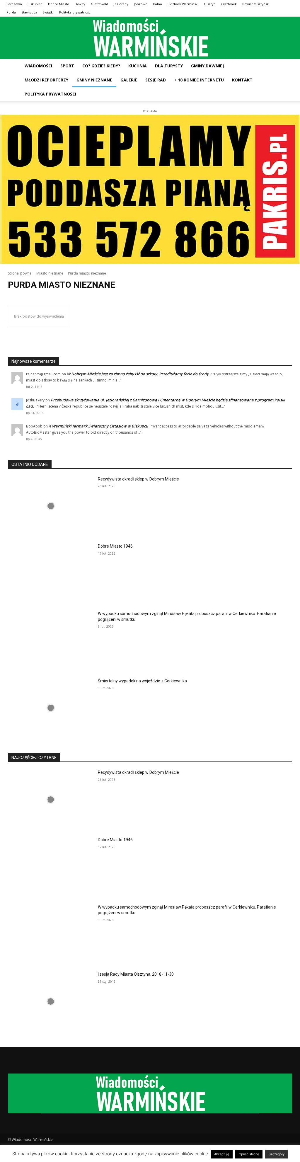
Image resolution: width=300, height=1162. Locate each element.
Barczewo (14, 4)
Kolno (157, 4)
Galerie (128, 80)
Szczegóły (276, 1154)
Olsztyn (210, 4)
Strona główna (20, 273)
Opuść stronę (249, 1154)
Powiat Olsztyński (256, 4)
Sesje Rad (155, 80)
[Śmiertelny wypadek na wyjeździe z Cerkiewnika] (50, 708)
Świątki (48, 12)
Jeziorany (121, 4)
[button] (286, 66)
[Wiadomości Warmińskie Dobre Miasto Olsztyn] (150, 38)
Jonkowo (140, 4)
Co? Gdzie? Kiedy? (101, 66)
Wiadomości (38, 66)
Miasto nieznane (49, 273)
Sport (67, 66)
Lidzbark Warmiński (183, 4)
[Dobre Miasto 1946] (50, 573)
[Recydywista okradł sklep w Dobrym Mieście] (50, 506)
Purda (11, 12)
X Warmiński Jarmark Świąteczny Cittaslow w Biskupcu (98, 426)
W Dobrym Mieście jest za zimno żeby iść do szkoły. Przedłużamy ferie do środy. (138, 373)
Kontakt (242, 80)
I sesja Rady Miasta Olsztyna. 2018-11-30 (136, 974)
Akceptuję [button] (221, 1154)
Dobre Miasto (58, 4)
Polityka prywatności (75, 12)
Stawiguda (29, 12)
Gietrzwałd (99, 4)
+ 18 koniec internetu (199, 80)
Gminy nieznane (94, 80)
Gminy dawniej (207, 66)
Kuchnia (137, 66)
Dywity (80, 4)
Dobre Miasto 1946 (115, 546)
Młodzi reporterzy (46, 80)
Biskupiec (35, 4)
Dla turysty (169, 66)
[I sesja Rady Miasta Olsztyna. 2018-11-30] (50, 1001)
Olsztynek (229, 4)
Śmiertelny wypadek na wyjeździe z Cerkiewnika (142, 681)
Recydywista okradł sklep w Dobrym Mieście (138, 479)
